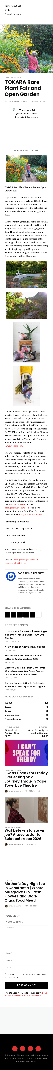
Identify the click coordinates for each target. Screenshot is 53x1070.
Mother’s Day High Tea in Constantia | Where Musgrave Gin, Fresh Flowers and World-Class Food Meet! (25, 671)
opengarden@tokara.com (17, 507)
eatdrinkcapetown (18, 101)
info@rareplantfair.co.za (30, 514)
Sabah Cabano (16, 791)
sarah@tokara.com (14, 446)
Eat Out (8, 881)
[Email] (26, 615)
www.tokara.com (17, 504)
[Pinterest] (30, 1048)
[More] (39, 615)
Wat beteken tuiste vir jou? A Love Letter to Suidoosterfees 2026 (24, 834)
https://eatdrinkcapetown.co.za (29, 578)
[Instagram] (22, 597)
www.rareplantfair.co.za (16, 563)
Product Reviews (13, 77)
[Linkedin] (20, 615)
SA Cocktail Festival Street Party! (12, 733)
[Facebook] (19, 597)
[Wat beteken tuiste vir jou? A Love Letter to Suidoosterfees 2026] (26, 810)
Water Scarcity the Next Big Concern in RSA (38, 733)
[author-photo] (6, 791)
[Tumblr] (32, 615)
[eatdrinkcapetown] (6, 101)
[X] (26, 597)
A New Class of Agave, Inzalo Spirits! (25, 646)
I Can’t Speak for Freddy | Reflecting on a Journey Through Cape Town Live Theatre (26, 635)
